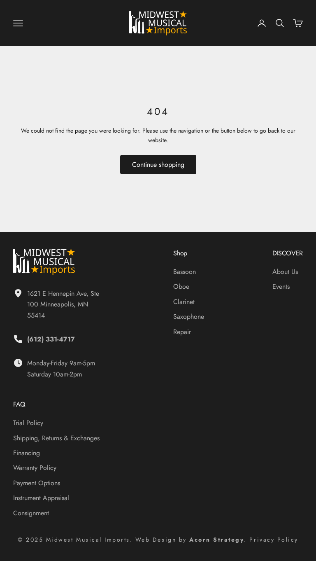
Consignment (31, 513)
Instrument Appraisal (41, 498)
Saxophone (188, 316)
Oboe (181, 286)
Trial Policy (28, 423)
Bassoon (184, 271)
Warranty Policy (34, 467)
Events (281, 286)
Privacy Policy (273, 539)
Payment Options (36, 483)
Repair (182, 332)
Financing (26, 453)
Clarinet (184, 301)
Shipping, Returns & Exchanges (56, 438)
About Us (285, 271)
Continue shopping (158, 164)
